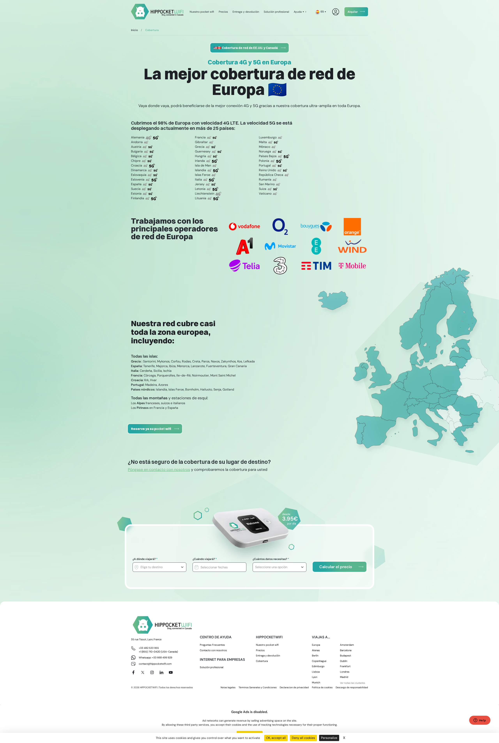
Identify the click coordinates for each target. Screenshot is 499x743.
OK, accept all (276, 738)
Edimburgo (318, 666)
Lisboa (316, 671)
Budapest (345, 655)
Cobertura (262, 661)
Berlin (315, 655)
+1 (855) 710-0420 (149, 651)
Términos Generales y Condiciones (258, 687)
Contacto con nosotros (213, 650)
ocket (151, 429)
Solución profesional (276, 11)
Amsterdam (347, 644)
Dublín (343, 661)
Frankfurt (345, 666)
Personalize (329, 738)
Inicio (134, 30)
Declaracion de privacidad (294, 687)
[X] (142, 672)
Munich (316, 682)
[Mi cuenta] (335, 11)
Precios (223, 11)
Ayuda (298, 11)
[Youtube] (170, 672)
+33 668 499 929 (162, 657)
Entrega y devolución (246, 11)
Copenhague (319, 661)
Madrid (344, 677)
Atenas (316, 650)
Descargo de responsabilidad (352, 687)
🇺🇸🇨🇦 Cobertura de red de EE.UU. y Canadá (245, 48)
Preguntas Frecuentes (212, 644)
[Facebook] (133, 672)
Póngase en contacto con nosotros (159, 469)
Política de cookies (322, 687)
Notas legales (228, 687)
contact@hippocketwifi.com (155, 663)
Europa (316, 644)
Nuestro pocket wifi (202, 11)
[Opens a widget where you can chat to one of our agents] (479, 720)
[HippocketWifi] (157, 12)
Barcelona (345, 650)
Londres (344, 671)
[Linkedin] (161, 672)
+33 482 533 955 (149, 648)
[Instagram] (152, 672)
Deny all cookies (303, 738)
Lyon (314, 677)
